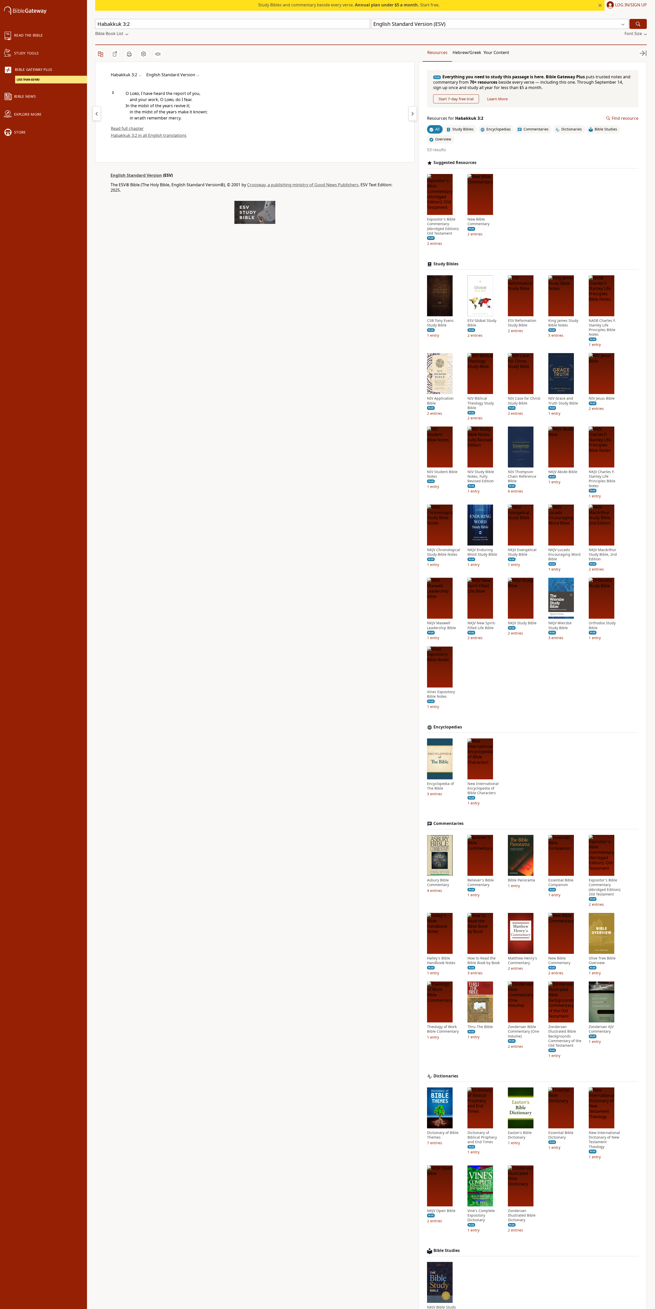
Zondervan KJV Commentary (601, 1029)
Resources (437, 52)
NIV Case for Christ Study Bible (524, 400)
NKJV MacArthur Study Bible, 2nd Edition (603, 554)
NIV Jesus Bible (602, 398)
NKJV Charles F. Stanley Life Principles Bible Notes (602, 479)
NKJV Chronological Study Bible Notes (443, 552)
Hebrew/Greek (467, 52)
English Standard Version (136, 175)
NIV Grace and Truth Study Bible (563, 400)
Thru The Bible (480, 1026)
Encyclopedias (447, 727)
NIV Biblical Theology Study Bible (480, 403)
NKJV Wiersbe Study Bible (560, 625)
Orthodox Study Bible (602, 625)
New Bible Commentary (478, 221)
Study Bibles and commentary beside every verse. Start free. (349, 5)
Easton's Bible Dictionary (520, 1135)
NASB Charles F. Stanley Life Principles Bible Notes (602, 327)
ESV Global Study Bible (481, 323)
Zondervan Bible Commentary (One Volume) (523, 1031)
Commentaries (448, 823)
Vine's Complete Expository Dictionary (481, 1215)
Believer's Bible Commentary (480, 882)
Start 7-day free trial (456, 98)
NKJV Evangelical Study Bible (522, 552)
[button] (626, 5)
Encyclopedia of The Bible (440, 786)
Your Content (496, 52)
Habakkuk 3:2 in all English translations (149, 135)
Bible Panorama (521, 880)
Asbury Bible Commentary (438, 882)
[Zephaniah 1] (413, 113)
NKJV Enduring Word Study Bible (482, 552)
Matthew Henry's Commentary (522, 960)
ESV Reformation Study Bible (522, 323)
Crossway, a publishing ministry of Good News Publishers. (303, 185)
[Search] (638, 24)
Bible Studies (446, 1250)
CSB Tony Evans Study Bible (440, 323)
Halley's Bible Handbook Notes (441, 960)
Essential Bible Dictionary (560, 1135)
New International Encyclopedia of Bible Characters (483, 788)
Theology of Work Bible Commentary (443, 1029)
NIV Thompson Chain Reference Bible (522, 476)
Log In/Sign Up (631, 5)
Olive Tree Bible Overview (602, 960)
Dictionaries (445, 1076)
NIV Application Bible (440, 400)
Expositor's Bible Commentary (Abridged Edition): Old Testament (443, 226)
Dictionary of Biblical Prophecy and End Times (482, 1137)
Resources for (455, 118)
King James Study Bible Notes (563, 323)
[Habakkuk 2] (97, 113)
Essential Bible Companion (560, 882)
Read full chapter (127, 128)
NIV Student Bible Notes (442, 474)
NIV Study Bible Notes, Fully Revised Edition (480, 476)
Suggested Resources (454, 162)
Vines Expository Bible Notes (441, 694)
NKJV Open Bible (441, 1210)
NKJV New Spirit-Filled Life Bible (481, 625)
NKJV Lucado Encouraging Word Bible (564, 554)
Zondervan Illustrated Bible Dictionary (522, 1215)
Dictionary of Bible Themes (442, 1135)
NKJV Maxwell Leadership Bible (441, 625)
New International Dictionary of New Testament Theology (604, 1139)
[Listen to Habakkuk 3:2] (158, 54)
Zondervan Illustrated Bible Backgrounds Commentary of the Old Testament (564, 1036)
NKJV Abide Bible (562, 472)
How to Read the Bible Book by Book (483, 960)
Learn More (497, 98)
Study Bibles (445, 264)
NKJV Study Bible (522, 623)
